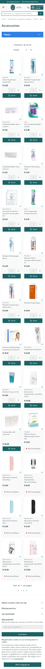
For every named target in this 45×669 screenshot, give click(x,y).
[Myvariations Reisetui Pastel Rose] (12, 463)
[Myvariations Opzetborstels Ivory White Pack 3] (33, 378)
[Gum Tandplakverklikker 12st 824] (33, 110)
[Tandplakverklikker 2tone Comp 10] (12, 110)
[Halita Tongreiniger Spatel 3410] (12, 66)
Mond (36, 19)
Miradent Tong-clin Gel (11, 392)
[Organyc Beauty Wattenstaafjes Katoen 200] (33, 420)
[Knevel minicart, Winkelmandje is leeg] (33, 7)
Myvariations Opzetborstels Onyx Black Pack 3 (11, 564)
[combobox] (20, 13)
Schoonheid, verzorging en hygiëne (20, 19)
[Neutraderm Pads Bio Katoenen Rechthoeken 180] (12, 197)
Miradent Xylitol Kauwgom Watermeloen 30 (32, 260)
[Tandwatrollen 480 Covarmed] (12, 420)
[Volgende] (26, 590)
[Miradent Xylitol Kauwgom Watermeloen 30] (33, 244)
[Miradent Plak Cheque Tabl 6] (33, 155)
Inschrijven (22, 634)
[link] (18, 590)
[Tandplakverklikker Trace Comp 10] (12, 155)
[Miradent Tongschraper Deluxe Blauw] (33, 66)
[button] (22, 34)
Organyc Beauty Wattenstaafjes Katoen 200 (32, 436)
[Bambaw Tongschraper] (33, 291)
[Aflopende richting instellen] (31, 49)
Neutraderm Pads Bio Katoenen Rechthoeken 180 (11, 213)
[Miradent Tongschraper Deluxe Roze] (12, 291)
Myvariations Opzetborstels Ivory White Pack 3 (33, 394)
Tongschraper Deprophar (32, 349)
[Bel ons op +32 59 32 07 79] (28, 7)
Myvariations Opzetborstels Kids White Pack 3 (33, 564)
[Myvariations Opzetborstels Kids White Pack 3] (33, 548)
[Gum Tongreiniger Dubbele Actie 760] (33, 197)
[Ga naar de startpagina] (16, 7)
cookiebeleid (18, 658)
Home (4, 19)
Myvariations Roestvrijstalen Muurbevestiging (30, 479)
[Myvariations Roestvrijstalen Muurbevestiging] (33, 463)
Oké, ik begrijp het (22, 664)
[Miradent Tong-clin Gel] (12, 378)
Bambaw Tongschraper (32, 303)
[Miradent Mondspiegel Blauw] (12, 244)
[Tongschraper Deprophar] (33, 335)
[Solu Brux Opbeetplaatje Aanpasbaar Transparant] (12, 335)
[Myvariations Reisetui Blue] (12, 507)
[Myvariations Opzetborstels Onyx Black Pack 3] (12, 548)
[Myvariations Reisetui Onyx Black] (33, 507)
